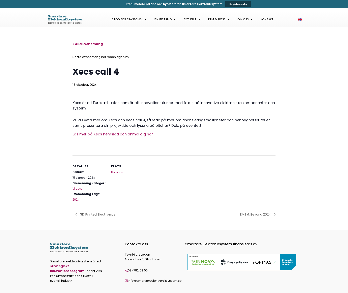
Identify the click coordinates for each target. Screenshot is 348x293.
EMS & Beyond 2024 (256, 214)
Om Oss (243, 19)
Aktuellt (190, 19)
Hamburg (117, 172)
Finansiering (163, 19)
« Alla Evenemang (87, 44)
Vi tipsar (78, 189)
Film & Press (217, 19)
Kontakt (267, 19)
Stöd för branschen (127, 19)
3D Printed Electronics (97, 214)
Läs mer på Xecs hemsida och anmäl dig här (112, 134)
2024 (76, 200)
